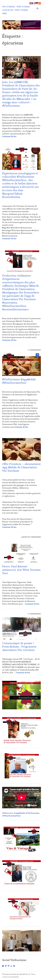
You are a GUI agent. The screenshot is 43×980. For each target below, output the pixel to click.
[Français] (33, 3)
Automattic (15, 977)
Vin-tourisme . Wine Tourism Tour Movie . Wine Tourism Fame (16, 10)
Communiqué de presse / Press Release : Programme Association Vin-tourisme (19, 646)
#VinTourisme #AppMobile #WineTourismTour (19, 381)
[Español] (39, 3)
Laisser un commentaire (31, 537)
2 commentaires (34, 614)
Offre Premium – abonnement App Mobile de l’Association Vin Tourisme (21, 467)
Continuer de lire (9, 136)
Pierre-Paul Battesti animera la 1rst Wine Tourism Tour (21, 570)
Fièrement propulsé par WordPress (15, 974)
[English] (30, 3)
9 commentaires (34, 350)
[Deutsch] (36, 3)
